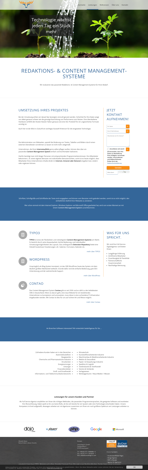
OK (134, 467)
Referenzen (104, 5)
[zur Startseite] (26, 5)
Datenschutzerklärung (114, 163)
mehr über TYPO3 (93, 251)
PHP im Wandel (112, 460)
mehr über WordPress (92, 275)
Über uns (115, 5)
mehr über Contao (93, 302)
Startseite (81, 5)
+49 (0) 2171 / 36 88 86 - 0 (87, 452)
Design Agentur (112, 458)
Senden (118, 168)
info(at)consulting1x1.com (88, 455)
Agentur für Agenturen (114, 462)
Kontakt (125, 5)
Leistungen (92, 5)
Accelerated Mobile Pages (115, 456)
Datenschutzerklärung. (55, 468)
